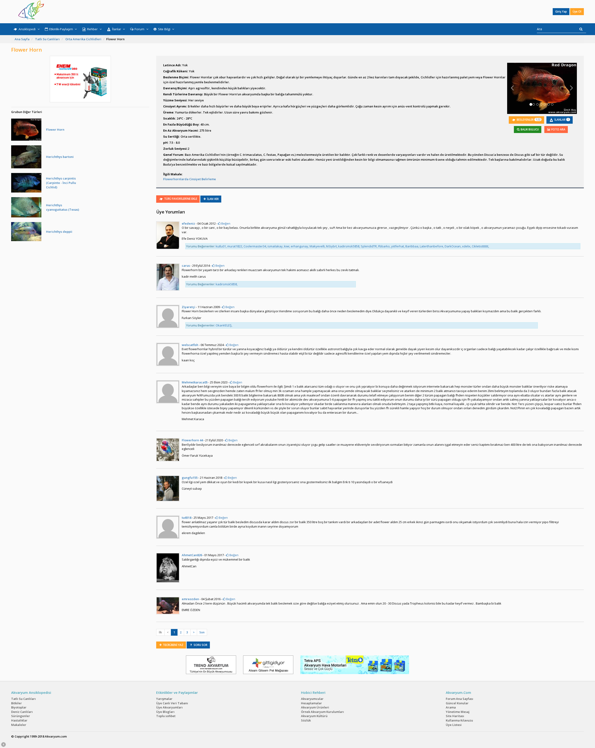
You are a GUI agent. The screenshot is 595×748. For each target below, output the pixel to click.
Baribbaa (411, 246)
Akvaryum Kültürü (314, 716)
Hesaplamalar (311, 703)
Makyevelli (317, 246)
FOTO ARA (558, 129)
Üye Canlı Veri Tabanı (172, 703)
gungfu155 (190, 477)
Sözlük (306, 720)
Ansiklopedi (27, 29)
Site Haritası (455, 716)
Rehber (92, 29)
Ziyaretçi (188, 307)
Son (202, 632)
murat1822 (234, 246)
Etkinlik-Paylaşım (61, 29)
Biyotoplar (18, 707)
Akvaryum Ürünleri (315, 707)
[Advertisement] (294, 11)
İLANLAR (561, 119)
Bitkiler (16, 703)
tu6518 (186, 517)
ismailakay (275, 246)
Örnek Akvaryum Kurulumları (322, 712)
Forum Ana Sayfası (459, 699)
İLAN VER (212, 199)
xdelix (466, 246)
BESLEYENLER (528, 119)
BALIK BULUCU (529, 129)
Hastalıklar (19, 720)
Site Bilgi (164, 29)
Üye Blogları (165, 712)
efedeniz (188, 223)
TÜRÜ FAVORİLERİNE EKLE (180, 199)
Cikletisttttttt (480, 246)
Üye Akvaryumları (169, 707)
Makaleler (18, 725)
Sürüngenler (20, 716)
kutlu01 (221, 246)
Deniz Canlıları (22, 712)
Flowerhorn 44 (192, 440)
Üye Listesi (454, 725)
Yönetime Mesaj (457, 712)
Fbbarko (384, 246)
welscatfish (190, 345)
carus (186, 265)
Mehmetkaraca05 (195, 382)
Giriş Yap (561, 11)
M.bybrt (331, 246)
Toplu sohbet (165, 716)
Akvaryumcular (312, 699)
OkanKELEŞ (223, 325)
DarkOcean (453, 246)
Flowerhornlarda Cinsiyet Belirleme (189, 179)
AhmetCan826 (192, 555)
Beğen (225, 223)
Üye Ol (577, 11)
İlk (160, 632)
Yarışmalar (164, 699)
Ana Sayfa (22, 39)
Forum (139, 29)
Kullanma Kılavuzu (459, 720)
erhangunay (299, 246)
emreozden (190, 599)
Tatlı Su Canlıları (47, 39)
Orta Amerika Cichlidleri (83, 39)
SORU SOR (200, 645)
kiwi (286, 246)
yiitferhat (397, 246)
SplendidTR (369, 246)
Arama (451, 707)
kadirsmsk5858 (348, 246)
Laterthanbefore (431, 246)
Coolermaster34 (255, 246)
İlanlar (116, 29)
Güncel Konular (457, 703)
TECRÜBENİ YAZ (172, 645)
